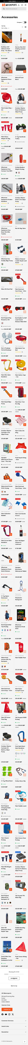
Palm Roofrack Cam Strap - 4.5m (20, 487)
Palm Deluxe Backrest (5, 1037)
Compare (19, 22)
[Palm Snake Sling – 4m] (7, 98)
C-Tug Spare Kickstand (5, 597)
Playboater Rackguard (18, 598)
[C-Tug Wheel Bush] (7, 771)
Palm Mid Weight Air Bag (6, 867)
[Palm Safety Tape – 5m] (21, 365)
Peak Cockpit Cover (19, 1010)
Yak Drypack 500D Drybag (20, 718)
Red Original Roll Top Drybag (6, 625)
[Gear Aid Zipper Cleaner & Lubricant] (21, 531)
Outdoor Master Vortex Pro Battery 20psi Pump (21, 868)
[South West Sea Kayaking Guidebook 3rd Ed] (7, 946)
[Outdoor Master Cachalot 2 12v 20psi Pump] (7, 421)
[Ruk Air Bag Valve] (21, 218)
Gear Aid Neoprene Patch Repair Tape (6, 929)
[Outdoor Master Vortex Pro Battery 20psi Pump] (21, 857)
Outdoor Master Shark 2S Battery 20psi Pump (20, 110)
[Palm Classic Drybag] (7, 828)
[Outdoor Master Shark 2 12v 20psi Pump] (21, 188)
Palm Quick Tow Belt (20, 349)
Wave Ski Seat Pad (6, 289)
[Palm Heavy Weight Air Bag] (7, 127)
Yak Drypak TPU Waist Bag (20, 896)
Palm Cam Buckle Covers (20, 514)
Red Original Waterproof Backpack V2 (5, 897)
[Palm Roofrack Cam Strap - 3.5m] (21, 279)
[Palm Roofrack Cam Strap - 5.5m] (7, 678)
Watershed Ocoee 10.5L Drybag (6, 487)
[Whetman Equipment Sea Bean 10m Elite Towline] (7, 218)
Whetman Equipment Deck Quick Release (6, 569)
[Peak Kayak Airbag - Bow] (21, 448)
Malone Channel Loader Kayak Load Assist (21, 260)
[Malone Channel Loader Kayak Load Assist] (21, 249)
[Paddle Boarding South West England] (21, 918)
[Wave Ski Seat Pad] (7, 279)
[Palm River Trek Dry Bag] (21, 392)
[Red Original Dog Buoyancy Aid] (7, 308)
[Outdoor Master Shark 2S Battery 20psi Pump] (21, 98)
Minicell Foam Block (19, 78)
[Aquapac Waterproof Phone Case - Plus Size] (7, 447)
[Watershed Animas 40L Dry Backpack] (7, 647)
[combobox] (14, 8)
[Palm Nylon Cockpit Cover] (21, 679)
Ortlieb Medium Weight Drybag (20, 168)
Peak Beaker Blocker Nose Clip (20, 1037)
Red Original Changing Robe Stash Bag (5, 807)
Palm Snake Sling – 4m (7, 109)
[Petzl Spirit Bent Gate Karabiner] (21, 736)
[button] (22, 5)
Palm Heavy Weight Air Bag (5, 137)
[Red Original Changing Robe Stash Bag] (7, 796)
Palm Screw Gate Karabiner (6, 541)
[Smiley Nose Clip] (21, 771)
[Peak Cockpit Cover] (21, 999)
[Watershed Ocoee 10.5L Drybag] (7, 476)
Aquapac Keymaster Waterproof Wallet (20, 569)
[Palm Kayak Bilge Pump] (7, 392)
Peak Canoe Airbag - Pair (21, 957)
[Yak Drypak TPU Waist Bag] (21, 886)
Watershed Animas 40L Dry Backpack (6, 659)
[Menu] (25, 5)
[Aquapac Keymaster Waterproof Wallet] (21, 557)
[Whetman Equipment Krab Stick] (21, 615)
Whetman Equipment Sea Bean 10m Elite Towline (5, 231)
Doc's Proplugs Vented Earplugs (6, 349)
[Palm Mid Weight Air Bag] (7, 857)
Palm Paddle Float (20, 657)
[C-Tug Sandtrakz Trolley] (21, 127)
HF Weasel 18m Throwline (5, 1010)
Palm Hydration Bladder (5, 514)
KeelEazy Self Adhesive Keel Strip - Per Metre (6, 48)
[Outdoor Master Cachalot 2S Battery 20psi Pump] (7, 736)
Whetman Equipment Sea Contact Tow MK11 (6, 169)
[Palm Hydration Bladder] (7, 504)
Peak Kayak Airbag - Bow (20, 458)
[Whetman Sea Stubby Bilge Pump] (7, 249)
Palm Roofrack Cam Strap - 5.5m (6, 689)
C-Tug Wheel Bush (7, 781)
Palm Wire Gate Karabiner (6, 376)
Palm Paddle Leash (20, 806)
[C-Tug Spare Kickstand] (7, 586)
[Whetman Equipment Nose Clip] (7, 67)
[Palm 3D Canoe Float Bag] (7, 707)
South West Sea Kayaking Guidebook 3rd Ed (6, 958)
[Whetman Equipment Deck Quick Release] (7, 557)
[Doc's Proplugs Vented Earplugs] (7, 338)
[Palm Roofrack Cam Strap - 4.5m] (21, 476)
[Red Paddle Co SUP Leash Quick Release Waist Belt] (21, 308)
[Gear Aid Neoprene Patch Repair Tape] (7, 918)
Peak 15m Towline (6, 985)
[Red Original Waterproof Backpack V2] (7, 885)
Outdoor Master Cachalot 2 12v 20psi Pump (6, 432)
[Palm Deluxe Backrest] (7, 1026)
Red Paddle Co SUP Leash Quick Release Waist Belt (21, 319)
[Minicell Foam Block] (21, 67)
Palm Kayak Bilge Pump (6, 403)
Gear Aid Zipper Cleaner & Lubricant (20, 542)
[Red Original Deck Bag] (21, 975)
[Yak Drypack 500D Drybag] (21, 707)
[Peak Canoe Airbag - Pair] (21, 946)
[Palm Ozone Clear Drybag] (21, 828)
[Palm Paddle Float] (21, 648)
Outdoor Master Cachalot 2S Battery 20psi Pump (6, 749)
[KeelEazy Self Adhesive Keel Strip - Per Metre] (7, 37)
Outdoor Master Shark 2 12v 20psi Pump (20, 199)
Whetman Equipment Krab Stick (20, 626)
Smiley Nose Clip (20, 781)
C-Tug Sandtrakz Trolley (20, 137)
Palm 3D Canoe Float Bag (5, 718)
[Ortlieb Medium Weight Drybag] (21, 157)
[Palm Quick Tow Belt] (21, 338)
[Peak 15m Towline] (7, 975)
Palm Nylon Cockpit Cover (19, 689)
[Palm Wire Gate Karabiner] (7, 365)
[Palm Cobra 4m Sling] (21, 421)
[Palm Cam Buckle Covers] (21, 504)
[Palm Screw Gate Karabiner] (7, 530)
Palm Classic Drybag (5, 839)
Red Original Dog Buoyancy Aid (6, 319)
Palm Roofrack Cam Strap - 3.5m (20, 290)
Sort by (3, 26)
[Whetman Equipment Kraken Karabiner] (7, 188)
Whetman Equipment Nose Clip (6, 79)
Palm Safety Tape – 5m (20, 376)
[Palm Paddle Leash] (21, 796)
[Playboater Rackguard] (21, 586)
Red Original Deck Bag (20, 986)
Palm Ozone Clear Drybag (20, 839)
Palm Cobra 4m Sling (19, 431)
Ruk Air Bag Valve (20, 228)
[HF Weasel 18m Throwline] (7, 999)
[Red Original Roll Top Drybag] (7, 615)
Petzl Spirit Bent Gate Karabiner (20, 747)
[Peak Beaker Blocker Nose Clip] (21, 1026)
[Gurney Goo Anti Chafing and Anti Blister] (21, 37)
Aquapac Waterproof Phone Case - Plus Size (7, 459)
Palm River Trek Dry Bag (20, 403)
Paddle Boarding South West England (20, 929)
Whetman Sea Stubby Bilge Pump (7, 260)
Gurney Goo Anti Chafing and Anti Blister (20, 49)
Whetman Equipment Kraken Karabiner (6, 199)
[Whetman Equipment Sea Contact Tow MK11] (7, 157)
